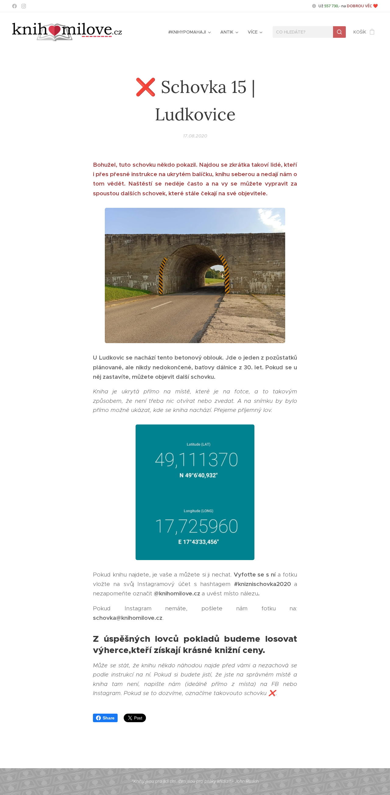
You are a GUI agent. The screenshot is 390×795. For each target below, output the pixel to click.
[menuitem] (189, 32)
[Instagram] (23, 6)
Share (109, 717)
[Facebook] (14, 6)
